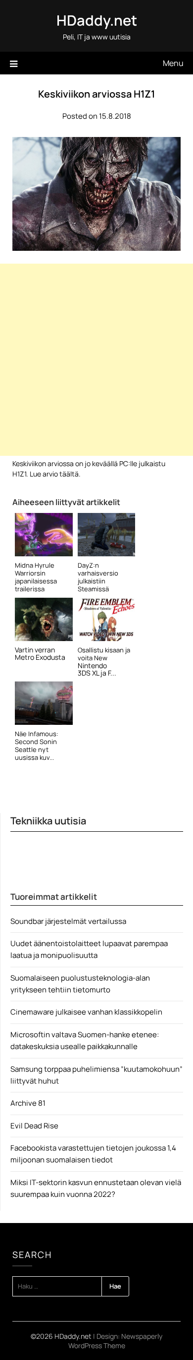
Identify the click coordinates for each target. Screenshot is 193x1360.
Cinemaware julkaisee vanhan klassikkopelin (86, 1012)
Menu (173, 63)
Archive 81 (28, 1103)
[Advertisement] (96, 360)
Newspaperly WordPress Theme (115, 1340)
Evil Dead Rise (34, 1126)
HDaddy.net (96, 20)
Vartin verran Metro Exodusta (40, 653)
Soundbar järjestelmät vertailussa (68, 921)
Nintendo (92, 665)
